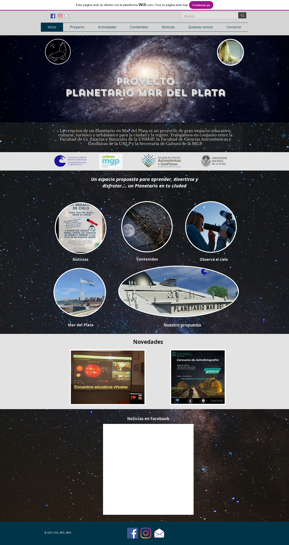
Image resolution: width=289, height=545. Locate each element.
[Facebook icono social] (53, 16)
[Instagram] (60, 16)
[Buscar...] (242, 15)
